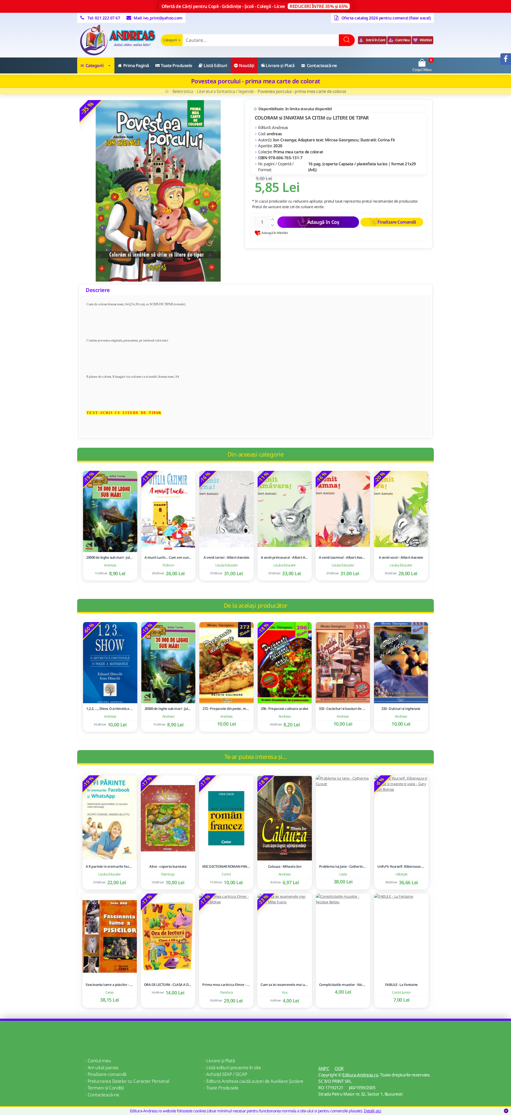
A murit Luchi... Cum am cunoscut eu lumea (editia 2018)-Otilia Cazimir (168, 557)
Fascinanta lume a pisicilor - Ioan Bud (110, 984)
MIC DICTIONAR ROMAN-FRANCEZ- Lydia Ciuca (226, 866)
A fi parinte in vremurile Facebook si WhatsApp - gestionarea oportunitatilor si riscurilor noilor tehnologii (110, 866)
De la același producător (255, 605)
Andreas (280, 127)
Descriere (98, 290)
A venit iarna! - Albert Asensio (226, 557)
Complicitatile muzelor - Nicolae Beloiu (343, 984)
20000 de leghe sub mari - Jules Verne (110, 557)
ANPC (323, 1068)
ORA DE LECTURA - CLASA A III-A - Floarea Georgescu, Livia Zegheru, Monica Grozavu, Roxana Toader (168, 984)
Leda (343, 874)
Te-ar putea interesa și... (255, 756)
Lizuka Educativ (226, 565)
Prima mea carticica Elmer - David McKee (226, 984)
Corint (226, 874)
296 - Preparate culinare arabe (284, 708)
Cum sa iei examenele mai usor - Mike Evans (284, 984)
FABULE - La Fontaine (401, 984)
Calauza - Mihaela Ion (285, 866)
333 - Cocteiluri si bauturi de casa (343, 708)
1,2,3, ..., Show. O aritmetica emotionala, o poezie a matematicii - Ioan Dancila (110, 708)
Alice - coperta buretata (167, 866)
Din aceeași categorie (256, 454)
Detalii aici (372, 1110)
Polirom (168, 565)
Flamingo (168, 874)
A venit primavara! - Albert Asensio (285, 557)
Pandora (226, 992)
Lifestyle (401, 874)
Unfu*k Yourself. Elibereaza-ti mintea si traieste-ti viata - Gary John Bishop (401, 866)
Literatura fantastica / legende (225, 91)
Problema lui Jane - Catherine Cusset (343, 866)
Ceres (109, 992)
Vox (285, 992)
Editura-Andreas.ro (360, 1075)
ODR (339, 1068)
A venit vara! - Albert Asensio (401, 557)
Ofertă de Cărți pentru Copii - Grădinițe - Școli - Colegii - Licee (255, 6)
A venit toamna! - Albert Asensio (343, 557)
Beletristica (182, 91)
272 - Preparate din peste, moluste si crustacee (226, 708)
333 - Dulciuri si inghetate (401, 708)
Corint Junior (401, 992)
